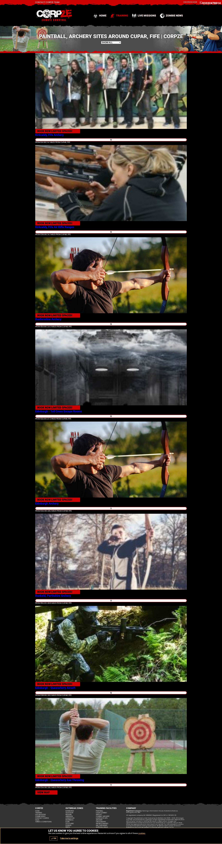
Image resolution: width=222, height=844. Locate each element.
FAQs (37, 820)
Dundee (68, 825)
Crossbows (101, 822)
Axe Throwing (101, 825)
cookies (141, 833)
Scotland (70, 823)
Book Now (54, 131)
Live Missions (147, 15)
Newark (69, 814)
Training (122, 15)
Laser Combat (101, 813)
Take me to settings (69, 838)
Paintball (99, 811)
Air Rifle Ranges (102, 823)
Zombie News (174, 15)
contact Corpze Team (47, 2)
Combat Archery (102, 816)
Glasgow (69, 813)
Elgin (68, 822)
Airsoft (99, 814)
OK (53, 838)
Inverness (69, 820)
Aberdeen (69, 816)
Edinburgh (70, 811)
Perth (68, 827)
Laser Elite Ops (102, 818)
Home (102, 15)
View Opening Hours (190, 2)
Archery (99, 820)
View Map (43, 792)
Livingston (70, 818)
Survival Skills (102, 827)
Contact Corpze (42, 818)
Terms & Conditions (43, 822)
